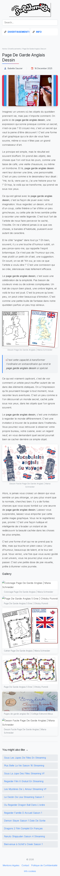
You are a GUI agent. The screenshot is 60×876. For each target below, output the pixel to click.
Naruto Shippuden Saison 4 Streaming (24, 836)
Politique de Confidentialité (44, 865)
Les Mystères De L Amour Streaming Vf (25, 789)
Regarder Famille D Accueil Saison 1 (23, 812)
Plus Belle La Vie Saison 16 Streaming (24, 765)
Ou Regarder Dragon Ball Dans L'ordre (24, 804)
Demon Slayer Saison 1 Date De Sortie (24, 820)
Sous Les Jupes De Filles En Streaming (25, 757)
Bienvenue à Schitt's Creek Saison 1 (23, 844)
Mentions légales (11, 865)
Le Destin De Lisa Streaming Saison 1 (24, 797)
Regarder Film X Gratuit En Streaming (23, 781)
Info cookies (30, 871)
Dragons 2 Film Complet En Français (23, 828)
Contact (25, 865)
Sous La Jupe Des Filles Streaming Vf (24, 773)
